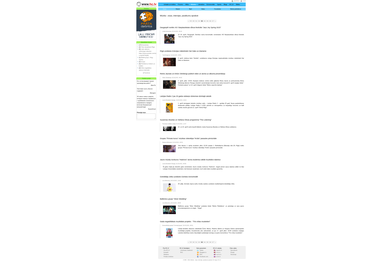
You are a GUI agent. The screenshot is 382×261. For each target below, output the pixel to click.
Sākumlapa (160, 4)
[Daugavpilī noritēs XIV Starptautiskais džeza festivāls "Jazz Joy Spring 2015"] (169, 43)
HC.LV (231, 4)
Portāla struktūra (168, 256)
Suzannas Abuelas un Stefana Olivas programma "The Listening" (185, 120)
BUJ (181, 252)
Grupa (143, 61)
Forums (180, 4)
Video (203, 9)
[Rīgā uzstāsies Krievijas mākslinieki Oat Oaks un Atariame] (169, 65)
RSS (201, 254)
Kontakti (166, 252)
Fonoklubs (217, 9)
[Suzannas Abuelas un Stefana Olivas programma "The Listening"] (169, 130)
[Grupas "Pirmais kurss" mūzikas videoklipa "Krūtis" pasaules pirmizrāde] (169, 151)
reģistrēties (236, 1)
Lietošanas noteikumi (186, 250)
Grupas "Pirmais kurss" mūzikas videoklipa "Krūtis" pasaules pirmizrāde (188, 138)
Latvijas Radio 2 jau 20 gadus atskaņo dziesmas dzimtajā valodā (185, 96)
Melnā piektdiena (235, 9)
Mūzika (193, 4)
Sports (219, 4)
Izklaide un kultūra (169, 4)
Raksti (178, 9)
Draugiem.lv (203, 252)
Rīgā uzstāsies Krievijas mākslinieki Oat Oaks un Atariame (183, 51)
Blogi (225, 4)
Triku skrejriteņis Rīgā (148, 47)
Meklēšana (243, 4)
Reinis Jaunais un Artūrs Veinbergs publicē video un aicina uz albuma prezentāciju (192, 74)
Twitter (201, 250)
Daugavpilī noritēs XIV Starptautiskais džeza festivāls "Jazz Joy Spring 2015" (190, 27)
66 (210, 21)
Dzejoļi (232, 252)
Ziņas (164, 9)
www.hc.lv (219, 250)
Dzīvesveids (211, 4)
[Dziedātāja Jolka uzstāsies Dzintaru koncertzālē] (169, 191)
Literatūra (201, 4)
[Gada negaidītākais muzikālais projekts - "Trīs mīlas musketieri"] (169, 237)
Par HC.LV (167, 250)
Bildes (238, 4)
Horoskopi (233, 254)
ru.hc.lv (218, 256)
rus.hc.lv (218, 254)
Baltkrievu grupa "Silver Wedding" (173, 199)
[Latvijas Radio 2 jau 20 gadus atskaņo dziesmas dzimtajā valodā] (169, 112)
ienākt (244, 1)
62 (199, 21)
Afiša (187, 4)
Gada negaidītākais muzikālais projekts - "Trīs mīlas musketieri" (185, 222)
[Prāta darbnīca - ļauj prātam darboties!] (146, 39)
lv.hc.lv (218, 252)
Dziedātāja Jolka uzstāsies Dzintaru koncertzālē (179, 177)
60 (193, 21)
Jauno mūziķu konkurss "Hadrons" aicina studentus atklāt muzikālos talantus (190, 160)
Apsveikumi (233, 250)
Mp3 (190, 9)
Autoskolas (145, 45)
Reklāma (166, 254)
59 (191, 21)
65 (207, 21)
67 (213, 21)
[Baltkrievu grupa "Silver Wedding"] (169, 213)
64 (205, 21)
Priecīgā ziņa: (141, 112)
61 (196, 21)
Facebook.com (204, 256)
